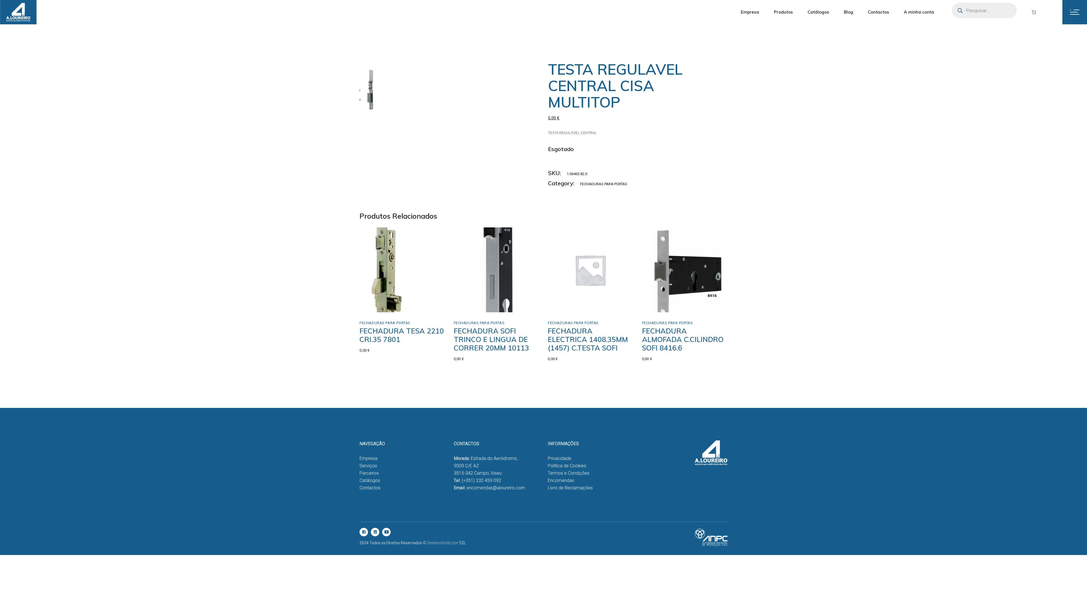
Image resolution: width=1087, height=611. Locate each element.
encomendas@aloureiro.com (496, 487)
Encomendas (561, 480)
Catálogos (370, 480)
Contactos (370, 487)
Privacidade (559, 458)
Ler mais (384, 300)
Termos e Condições (568, 473)
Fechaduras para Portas (603, 184)
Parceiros (369, 473)
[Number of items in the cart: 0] (1033, 12)
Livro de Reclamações (570, 487)
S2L (462, 543)
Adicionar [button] (475, 306)
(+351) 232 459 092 (481, 480)
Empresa (368, 458)
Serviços (368, 465)
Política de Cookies (567, 465)
